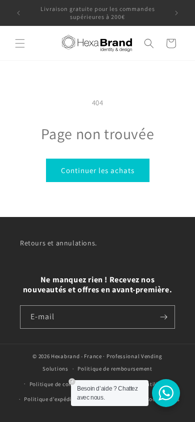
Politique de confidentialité (66, 384)
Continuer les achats (97, 170)
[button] (20, 43)
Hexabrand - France (76, 356)
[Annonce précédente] (19, 13)
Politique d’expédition (53, 399)
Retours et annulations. (58, 242)
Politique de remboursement (115, 368)
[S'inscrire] (163, 317)
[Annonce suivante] (177, 13)
